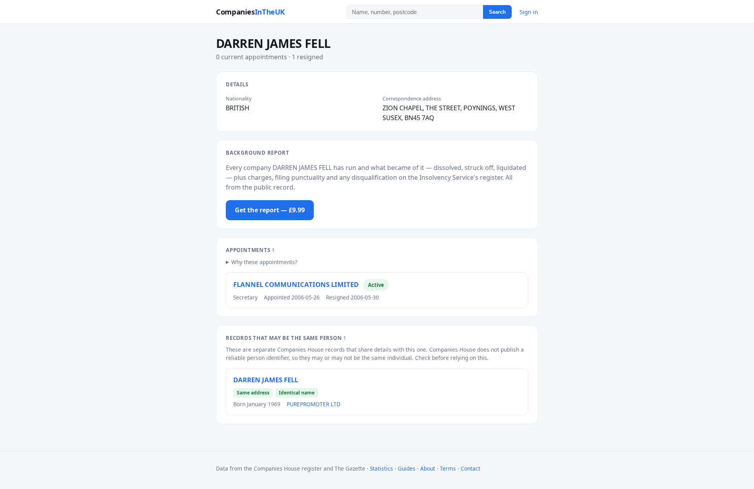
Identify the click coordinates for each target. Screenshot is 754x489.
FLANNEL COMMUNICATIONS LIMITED (296, 284)
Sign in (529, 12)
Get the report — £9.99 (270, 210)
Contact (470, 468)
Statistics (381, 468)
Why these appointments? (264, 262)
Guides (406, 468)
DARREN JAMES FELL (265, 379)
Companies (250, 11)
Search (497, 12)
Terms (448, 468)
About (427, 468)
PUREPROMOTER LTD (313, 404)
